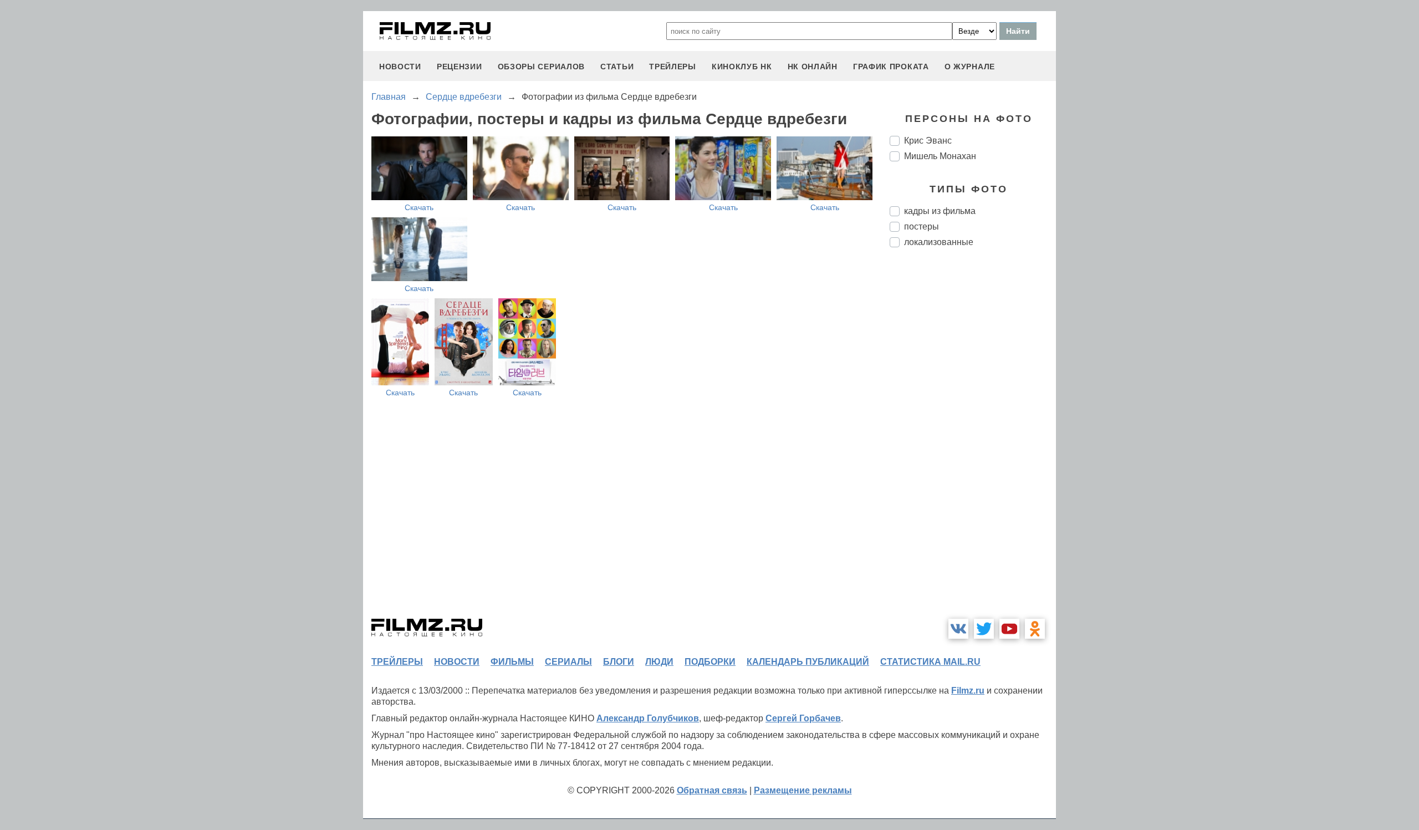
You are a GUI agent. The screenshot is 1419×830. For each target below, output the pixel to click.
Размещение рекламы (803, 790)
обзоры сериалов (541, 66)
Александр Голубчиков (647, 718)
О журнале (970, 66)
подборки (710, 661)
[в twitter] (984, 629)
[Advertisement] (973, 441)
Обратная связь (712, 790)
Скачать (419, 207)
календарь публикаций (808, 661)
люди (659, 661)
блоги (618, 661)
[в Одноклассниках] (1035, 629)
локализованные (938, 242)
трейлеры (672, 66)
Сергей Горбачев (803, 718)
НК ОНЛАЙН (813, 66)
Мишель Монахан (940, 156)
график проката (891, 66)
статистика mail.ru (930, 661)
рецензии (459, 66)
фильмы (512, 661)
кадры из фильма (940, 211)
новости (400, 66)
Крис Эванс (928, 140)
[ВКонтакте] (958, 629)
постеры (921, 226)
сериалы (568, 661)
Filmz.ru (967, 690)
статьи (617, 66)
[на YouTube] (1009, 629)
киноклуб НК (742, 66)
